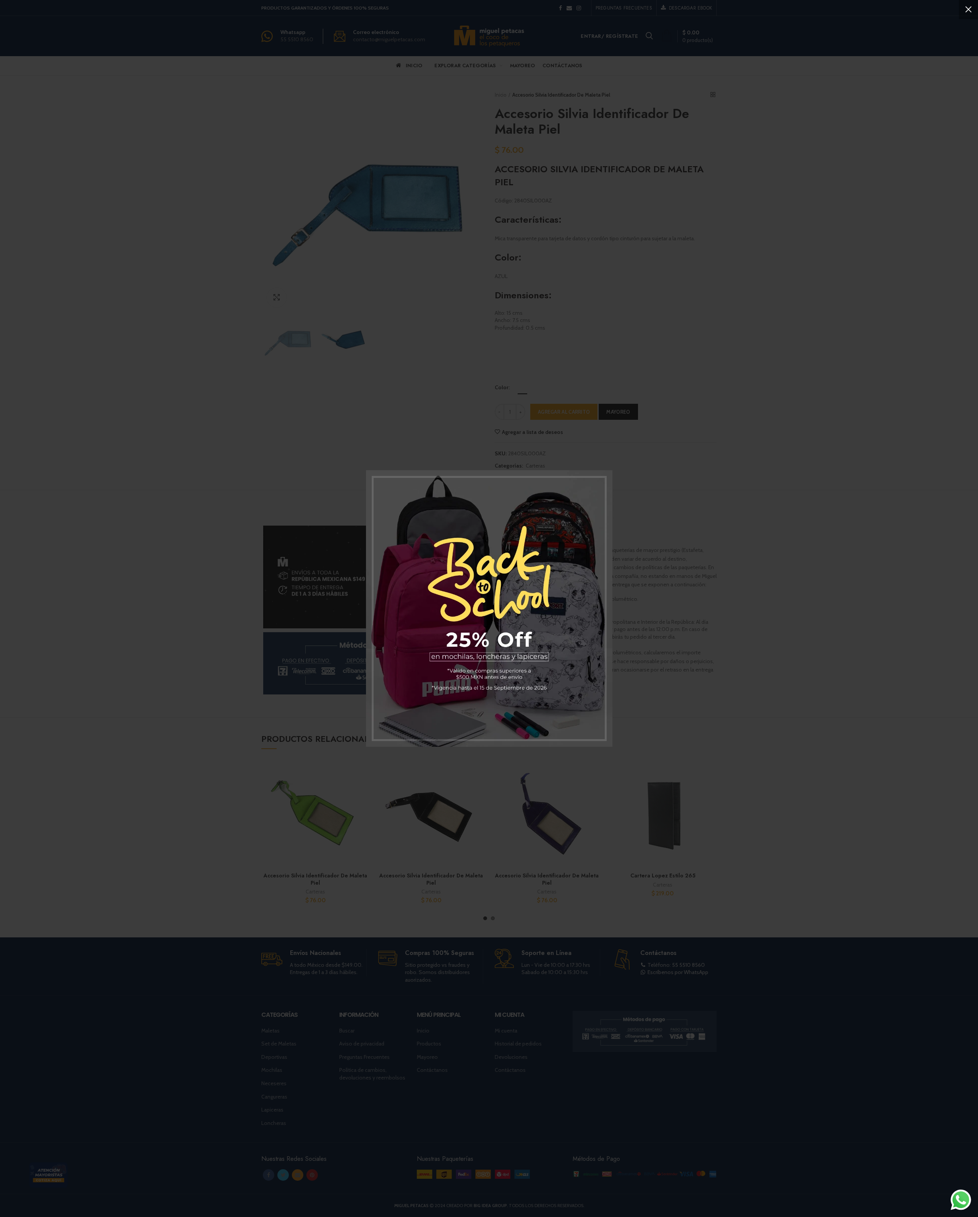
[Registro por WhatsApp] (960, 1199)
